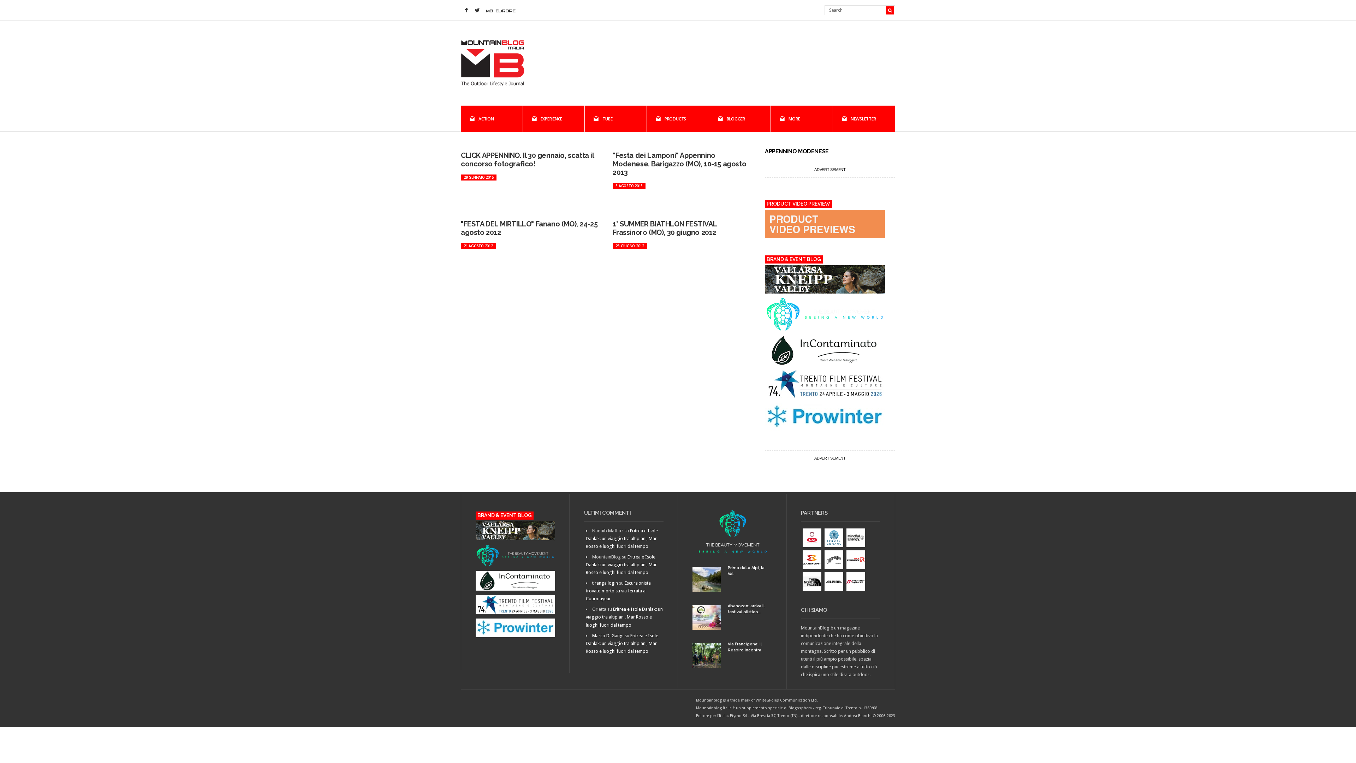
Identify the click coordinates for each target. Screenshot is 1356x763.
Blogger (736, 119)
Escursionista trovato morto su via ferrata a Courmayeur (618, 590)
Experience (552, 119)
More (794, 119)
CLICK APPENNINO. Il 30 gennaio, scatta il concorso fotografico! (527, 159)
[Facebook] (466, 10)
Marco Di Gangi (608, 635)
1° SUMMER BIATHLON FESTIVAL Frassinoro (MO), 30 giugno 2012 (664, 228)
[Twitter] (477, 10)
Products (675, 119)
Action (486, 119)
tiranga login (605, 583)
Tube (607, 119)
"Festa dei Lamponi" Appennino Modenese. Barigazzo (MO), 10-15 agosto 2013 (679, 164)
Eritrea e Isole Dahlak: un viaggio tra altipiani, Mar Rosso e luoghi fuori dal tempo (622, 538)
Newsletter (863, 119)
